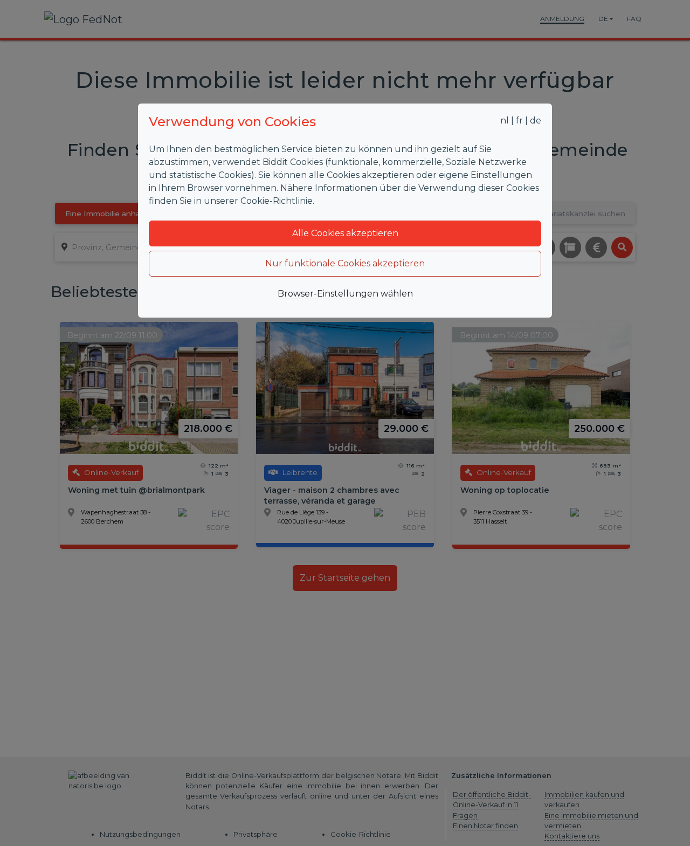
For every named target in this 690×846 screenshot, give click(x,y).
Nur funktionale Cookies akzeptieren (345, 263)
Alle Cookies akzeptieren (345, 233)
